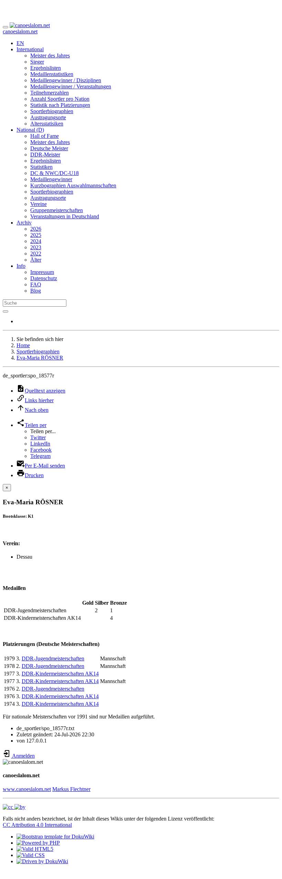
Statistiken (41, 167)
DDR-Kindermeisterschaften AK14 (60, 674)
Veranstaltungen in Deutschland (64, 216)
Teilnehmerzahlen (49, 93)
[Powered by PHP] (38, 843)
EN (20, 43)
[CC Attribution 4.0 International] (14, 807)
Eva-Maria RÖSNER (40, 358)
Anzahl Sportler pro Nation (59, 99)
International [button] (30, 49)
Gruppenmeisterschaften (56, 210)
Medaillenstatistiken (51, 74)
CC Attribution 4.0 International (37, 825)
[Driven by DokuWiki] (42, 861)
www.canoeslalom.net (27, 789)
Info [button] (21, 266)
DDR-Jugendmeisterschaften (53, 658)
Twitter (38, 437)
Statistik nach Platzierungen (60, 105)
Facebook (41, 450)
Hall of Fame (44, 136)
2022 (35, 253)
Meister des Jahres (50, 55)
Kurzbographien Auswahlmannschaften (73, 185)
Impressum (42, 272)
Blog (35, 291)
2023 (35, 247)
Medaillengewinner (51, 179)
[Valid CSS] (31, 855)
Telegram (40, 456)
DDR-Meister (45, 154)
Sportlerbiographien (51, 111)
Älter (35, 260)
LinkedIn (40, 444)
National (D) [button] (30, 130)
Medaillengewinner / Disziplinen (65, 80)
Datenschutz (43, 278)
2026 (35, 229)
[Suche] (5, 311)
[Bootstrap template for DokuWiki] (55, 836)
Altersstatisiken (46, 124)
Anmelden (23, 756)
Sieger (37, 62)
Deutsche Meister (49, 148)
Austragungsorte (48, 117)
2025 (35, 235)
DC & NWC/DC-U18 (54, 173)
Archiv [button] (24, 223)
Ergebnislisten (45, 68)
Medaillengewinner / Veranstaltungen (70, 86)
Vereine (38, 204)
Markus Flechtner (71, 789)
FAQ (35, 284)
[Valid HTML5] (35, 849)
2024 (35, 241)
